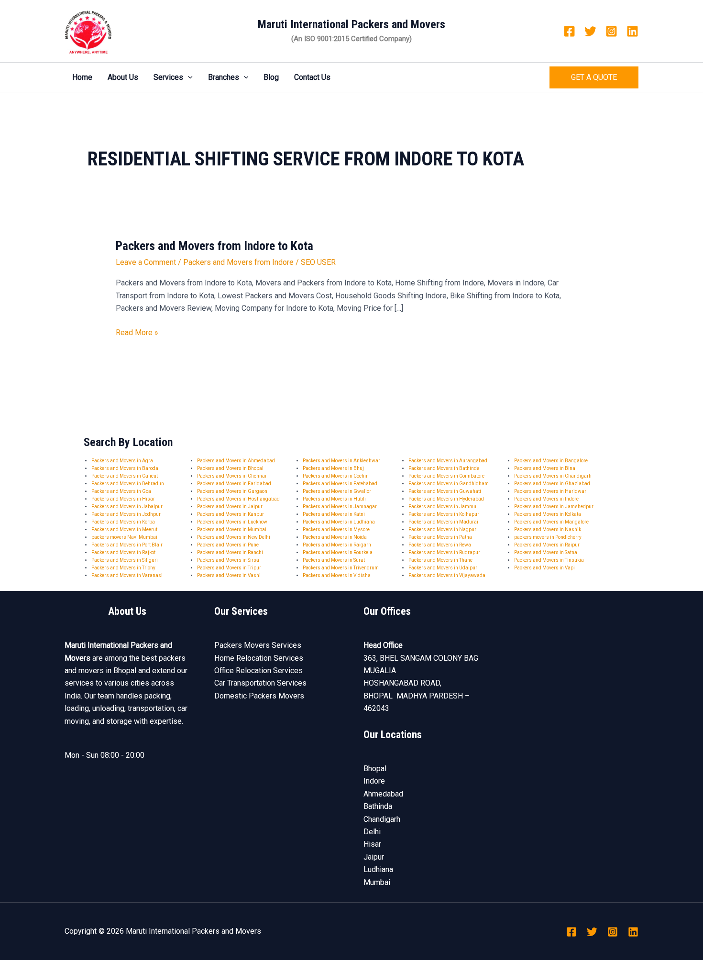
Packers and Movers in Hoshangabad (238, 499)
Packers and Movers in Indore (546, 499)
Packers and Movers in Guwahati (444, 491)
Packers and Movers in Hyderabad (446, 499)
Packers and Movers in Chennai (231, 476)
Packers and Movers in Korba (123, 521)
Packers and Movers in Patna (440, 537)
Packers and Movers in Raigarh (337, 544)
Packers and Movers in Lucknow (232, 521)
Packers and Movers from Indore (238, 262)
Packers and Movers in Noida (335, 537)
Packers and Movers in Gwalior (337, 491)
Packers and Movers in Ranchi (230, 552)
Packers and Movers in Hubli (334, 499)
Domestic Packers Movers (259, 695)
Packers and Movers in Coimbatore (446, 476)
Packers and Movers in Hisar (123, 499)
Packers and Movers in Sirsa (228, 560)
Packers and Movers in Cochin (336, 476)
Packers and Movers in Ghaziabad (552, 483)
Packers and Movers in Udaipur (442, 567)
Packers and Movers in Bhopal (230, 468)
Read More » (137, 332)
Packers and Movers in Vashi (229, 575)
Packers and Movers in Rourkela (338, 552)
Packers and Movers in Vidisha (337, 575)
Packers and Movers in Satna (545, 552)
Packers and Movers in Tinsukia (549, 560)
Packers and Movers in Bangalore (551, 460)
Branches (223, 77)
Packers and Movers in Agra (122, 460)
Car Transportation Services (260, 682)
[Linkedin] (632, 31)
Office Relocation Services (258, 670)
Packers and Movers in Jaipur (230, 506)
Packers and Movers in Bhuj (333, 468)
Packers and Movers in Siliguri (124, 560)
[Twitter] (590, 31)
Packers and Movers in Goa (121, 491)
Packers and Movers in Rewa (439, 544)
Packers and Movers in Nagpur (442, 529)
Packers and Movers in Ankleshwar (341, 460)
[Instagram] (611, 31)
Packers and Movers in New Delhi (233, 537)
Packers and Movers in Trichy (123, 567)
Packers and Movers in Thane (440, 560)
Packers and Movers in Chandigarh (553, 476)
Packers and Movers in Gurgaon (232, 491)
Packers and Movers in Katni (334, 514)
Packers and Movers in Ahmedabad (236, 460)
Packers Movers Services (257, 645)
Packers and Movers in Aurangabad (447, 460)
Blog (271, 77)
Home (82, 77)
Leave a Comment (146, 262)
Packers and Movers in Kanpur (230, 514)
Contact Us (312, 77)
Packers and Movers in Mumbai (231, 529)
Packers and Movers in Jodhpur (126, 514)
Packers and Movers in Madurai (443, 521)
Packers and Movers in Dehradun (127, 483)
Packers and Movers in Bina (544, 468)
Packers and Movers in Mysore (336, 529)
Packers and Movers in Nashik (547, 529)
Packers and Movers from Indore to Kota (214, 246)
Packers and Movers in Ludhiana (339, 521)
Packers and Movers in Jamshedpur (553, 506)
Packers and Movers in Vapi (544, 567)
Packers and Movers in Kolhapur (443, 514)
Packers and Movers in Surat (334, 560)
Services (168, 77)
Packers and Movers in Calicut (124, 476)
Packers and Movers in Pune (228, 544)
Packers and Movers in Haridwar (550, 491)
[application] (188, 77)
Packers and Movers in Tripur (229, 567)
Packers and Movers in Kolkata (547, 514)
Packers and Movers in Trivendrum (341, 567)
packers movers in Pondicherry (548, 537)
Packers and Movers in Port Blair (127, 544)
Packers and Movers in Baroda (124, 468)
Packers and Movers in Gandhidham (448, 483)
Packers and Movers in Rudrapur (444, 552)
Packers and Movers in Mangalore (551, 521)
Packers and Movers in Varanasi (127, 575)
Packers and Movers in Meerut (124, 529)
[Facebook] (569, 31)
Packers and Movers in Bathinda (444, 468)
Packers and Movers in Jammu (442, 506)
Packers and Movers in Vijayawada (446, 575)
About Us (123, 77)
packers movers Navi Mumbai (124, 537)
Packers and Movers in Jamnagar (340, 506)
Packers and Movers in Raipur (547, 544)
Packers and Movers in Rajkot (123, 552)
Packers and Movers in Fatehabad (340, 483)
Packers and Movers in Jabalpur (127, 506)
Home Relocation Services (258, 658)
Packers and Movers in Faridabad (234, 483)
